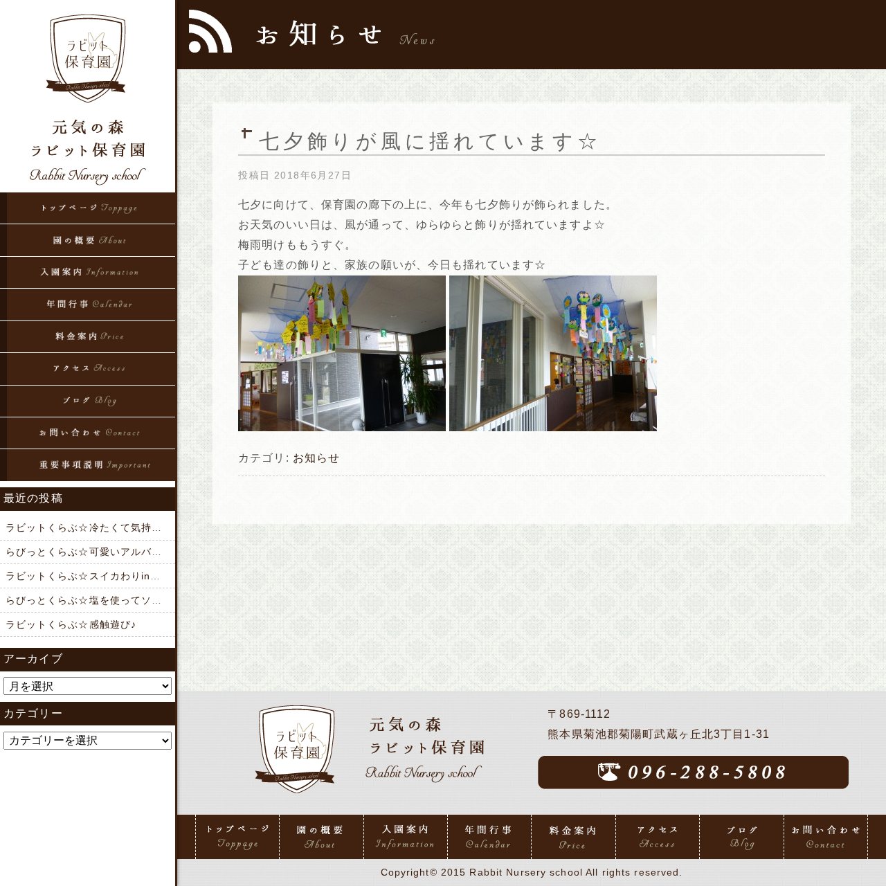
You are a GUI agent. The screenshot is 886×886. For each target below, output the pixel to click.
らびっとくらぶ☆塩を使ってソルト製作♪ (102, 600)
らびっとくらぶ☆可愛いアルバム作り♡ (100, 551)
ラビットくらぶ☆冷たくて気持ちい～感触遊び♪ (118, 527)
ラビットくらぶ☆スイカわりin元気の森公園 (110, 575)
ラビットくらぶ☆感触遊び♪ (71, 624)
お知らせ (316, 458)
